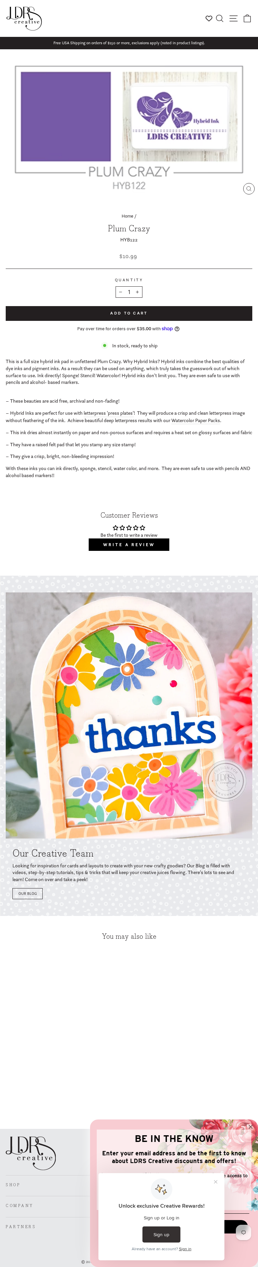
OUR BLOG (27, 893)
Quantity (129, 280)
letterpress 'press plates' (109, 413)
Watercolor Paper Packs (195, 420)
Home (127, 216)
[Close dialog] (251, 1127)
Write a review (129, 545)
